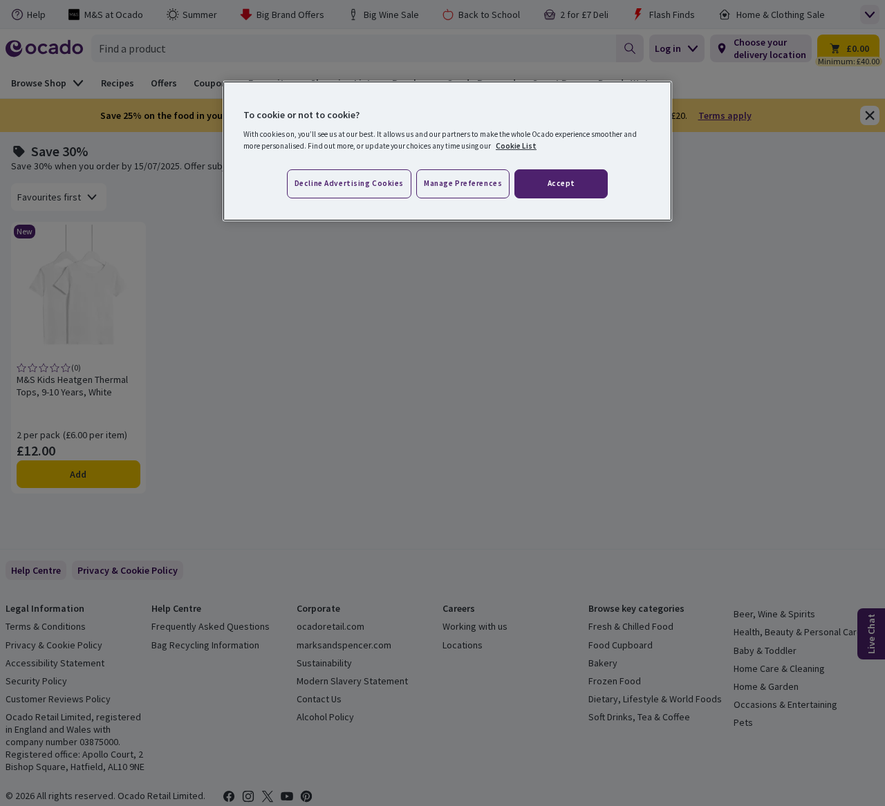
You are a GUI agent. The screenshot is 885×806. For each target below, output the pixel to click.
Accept (561, 183)
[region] (447, 151)
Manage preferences (463, 183)
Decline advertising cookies (349, 183)
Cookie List (516, 146)
